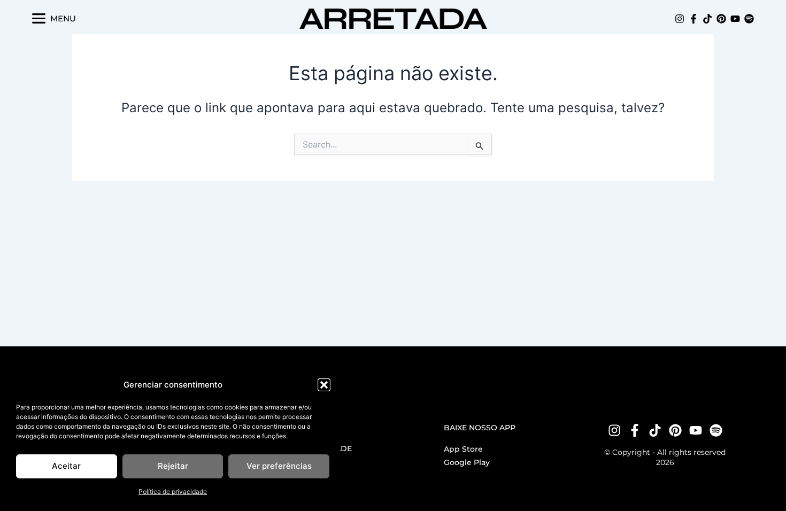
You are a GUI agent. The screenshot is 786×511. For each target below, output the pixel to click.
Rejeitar (173, 466)
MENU (63, 18)
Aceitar (66, 466)
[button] (324, 385)
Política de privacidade (172, 491)
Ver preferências (279, 466)
